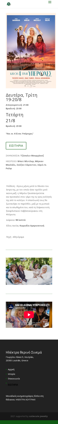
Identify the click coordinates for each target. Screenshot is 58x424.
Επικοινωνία (14, 378)
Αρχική (11, 369)
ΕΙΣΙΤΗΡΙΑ (16, 146)
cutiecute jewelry (38, 416)
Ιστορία (11, 374)
